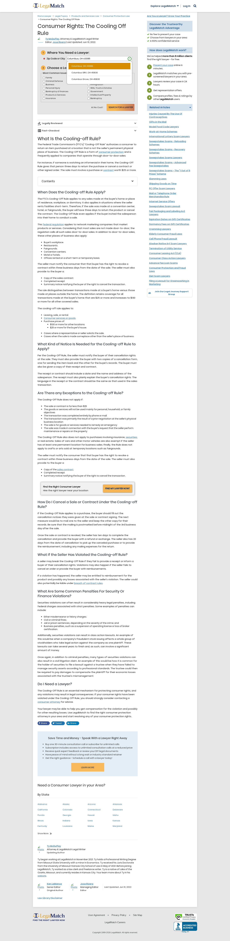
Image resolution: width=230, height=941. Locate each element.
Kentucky (42, 826)
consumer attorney (49, 702)
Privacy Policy (119, 915)
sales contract (65, 469)
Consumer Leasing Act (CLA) (165, 253)
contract (108, 170)
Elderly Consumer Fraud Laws (165, 233)
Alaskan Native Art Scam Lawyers (168, 243)
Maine (91, 826)
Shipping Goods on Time (162, 183)
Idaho (116, 815)
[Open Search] (195, 6)
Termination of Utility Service (165, 248)
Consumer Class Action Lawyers (167, 258)
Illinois (41, 820)
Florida (41, 815)
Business (50, 84)
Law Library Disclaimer (50, 898)
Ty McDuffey (52, 38)
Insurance (51, 98)
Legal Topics (61, 16)
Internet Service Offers (162, 201)
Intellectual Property (100, 95)
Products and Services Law (85, 16)
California (43, 809)
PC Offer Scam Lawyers (162, 188)
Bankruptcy (96, 98)
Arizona (91, 804)
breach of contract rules (88, 583)
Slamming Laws (157, 178)
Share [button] (44, 723)
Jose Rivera (59, 42)
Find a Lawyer (44, 16)
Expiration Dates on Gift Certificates (169, 219)
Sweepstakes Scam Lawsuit (164, 206)
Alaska (66, 804)
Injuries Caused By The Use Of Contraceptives (165, 115)
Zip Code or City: (56, 58)
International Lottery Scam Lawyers (169, 136)
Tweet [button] (58, 723)
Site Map (137, 915)
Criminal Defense (54, 81)
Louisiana (67, 826)
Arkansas (117, 804)
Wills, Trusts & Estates (101, 88)
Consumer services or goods (60, 318)
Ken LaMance (54, 883)
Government (96, 91)
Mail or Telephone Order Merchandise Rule (162, 195)
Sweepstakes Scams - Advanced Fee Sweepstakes (167, 164)
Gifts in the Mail (157, 121)
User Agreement (96, 915)
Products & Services (56, 95)
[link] (151, 302)
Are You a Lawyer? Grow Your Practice (168, 16)
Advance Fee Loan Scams (163, 263)
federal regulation (53, 224)
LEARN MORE (87, 767)
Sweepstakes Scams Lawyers (165, 157)
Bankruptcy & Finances (57, 91)
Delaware (118, 809)
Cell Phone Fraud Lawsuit (163, 238)
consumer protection (111, 152)
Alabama (42, 804)
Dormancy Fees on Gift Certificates (169, 224)
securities (131, 437)
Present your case (163, 65)
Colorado (67, 809)
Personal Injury (53, 88)
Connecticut (94, 809)
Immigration (96, 84)
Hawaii (91, 815)
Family (49, 77)
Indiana (66, 820)
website (42, 875)
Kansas (116, 820)
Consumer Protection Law (116, 16)
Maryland (117, 826)
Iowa (90, 820)
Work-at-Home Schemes (163, 131)
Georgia (67, 815)
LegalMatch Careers (115, 922)
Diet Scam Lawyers (159, 276)
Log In (186, 6)
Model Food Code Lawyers (164, 126)
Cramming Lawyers (160, 229)
